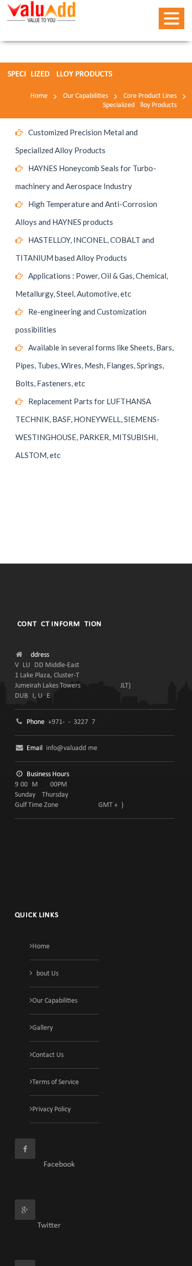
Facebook (45, 1164)
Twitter (38, 1225)
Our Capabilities (85, 96)
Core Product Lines (150, 96)
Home (39, 96)
